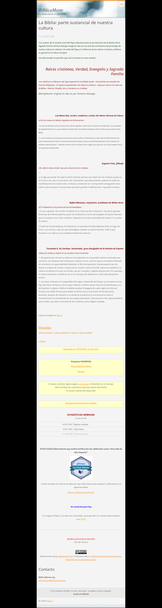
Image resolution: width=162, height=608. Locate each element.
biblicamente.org (65, 556)
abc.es (59, 315)
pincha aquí (84, 384)
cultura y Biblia (85, 332)
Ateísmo (81, 371)
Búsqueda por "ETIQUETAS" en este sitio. (81, 349)
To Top (121, 600)
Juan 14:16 (81, 519)
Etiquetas (45, 327)
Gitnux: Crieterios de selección (81, 492)
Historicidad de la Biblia (81, 366)
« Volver (42, 341)
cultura (74, 332)
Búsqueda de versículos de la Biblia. (81, 403)
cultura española (61, 332)
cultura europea (45, 332)
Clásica (50, 601)
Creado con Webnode (81, 594)
